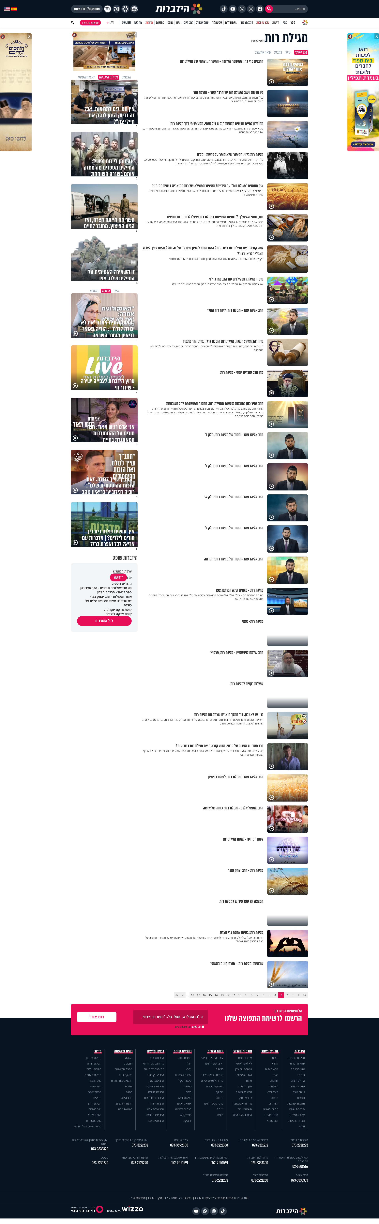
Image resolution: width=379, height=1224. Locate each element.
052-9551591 (219, 1163)
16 (204, 995)
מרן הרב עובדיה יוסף (153, 1063)
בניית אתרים (114, 1211)
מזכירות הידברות (299, 1140)
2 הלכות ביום (298, 1080)
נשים (275, 1075)
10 (239, 995)
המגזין (275, 1063)
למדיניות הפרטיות (183, 1027)
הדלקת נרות (125, 1075)
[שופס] (125, 9)
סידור (98, 1051)
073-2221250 (259, 1180)
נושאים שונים (182, 1051)
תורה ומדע (272, 1092)
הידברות (300, 1051)
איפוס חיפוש (258, 41)
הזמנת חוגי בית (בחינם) (135, 1157)
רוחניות (274, 1080)
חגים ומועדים (271, 1115)
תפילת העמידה (92, 1075)
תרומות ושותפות (296, 1103)
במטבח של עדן (243, 1069)
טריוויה (219, 1098)
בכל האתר (301, 52)
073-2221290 (139, 1163)
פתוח (249, 1080)
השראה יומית (244, 1109)
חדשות (275, 22)
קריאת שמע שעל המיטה (87, 1126)
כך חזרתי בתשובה (242, 1103)
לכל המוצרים (104, 621)
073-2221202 (219, 1180)
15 (210, 995)
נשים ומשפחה (123, 1051)
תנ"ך (188, 1063)
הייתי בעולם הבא (242, 1115)
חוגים (220, 1115)
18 (192, 995)
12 (228, 995)
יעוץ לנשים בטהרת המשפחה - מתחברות (291, 1159)
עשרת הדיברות (183, 1075)
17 (198, 995)
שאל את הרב (202, 22)
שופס (170, 22)
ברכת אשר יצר (93, 1120)
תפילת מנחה (94, 1063)
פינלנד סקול (184, 1080)
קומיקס (219, 1092)
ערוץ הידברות (297, 1063)
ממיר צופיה (302, 1175)
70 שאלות (217, 22)
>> (176, 995)
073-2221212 (260, 1145)
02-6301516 (300, 1166)
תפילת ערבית (93, 1069)
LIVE (112, 23)
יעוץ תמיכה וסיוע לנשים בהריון (211, 1157)
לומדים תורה (184, 1058)
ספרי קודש (185, 1115)
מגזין (284, 22)
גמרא (188, 1069)
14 (216, 995)
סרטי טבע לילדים (213, 1103)
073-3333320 (99, 1149)
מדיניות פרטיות (297, 1058)
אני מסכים (188, 1027)
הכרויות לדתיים (183, 1109)
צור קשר (138, 22)
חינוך (188, 1092)
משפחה (273, 1086)
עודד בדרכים (245, 1058)
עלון (178, 22)
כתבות (278, 52)
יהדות (275, 1058)
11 (233, 995)
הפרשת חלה (125, 1109)
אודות (302, 1126)
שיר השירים (94, 1109)
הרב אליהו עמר (155, 1120)
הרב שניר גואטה (155, 1086)
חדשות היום (271, 1069)
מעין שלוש (95, 1086)
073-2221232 (140, 1145)
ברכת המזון (95, 1080)
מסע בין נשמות (244, 1092)
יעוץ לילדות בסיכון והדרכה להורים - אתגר (90, 1142)
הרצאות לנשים (124, 1103)
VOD (293, 22)
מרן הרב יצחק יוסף (154, 1069)
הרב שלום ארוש (155, 1109)
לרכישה (118, 577)
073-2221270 (100, 1163)
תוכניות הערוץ (243, 1051)
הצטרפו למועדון (88, 22)
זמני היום (188, 22)
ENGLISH (126, 22)
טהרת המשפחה (123, 1069)
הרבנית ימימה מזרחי (121, 1080)
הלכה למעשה (244, 1075)
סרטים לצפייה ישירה (212, 1075)
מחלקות (160, 22)
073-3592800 (179, 1145)
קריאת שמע (94, 1092)
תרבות (274, 1098)
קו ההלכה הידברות (258, 1157)
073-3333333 (299, 1180)
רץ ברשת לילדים (214, 1063)
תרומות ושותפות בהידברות (254, 1140)
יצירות (220, 1109)
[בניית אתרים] (132, 1211)
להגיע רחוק (245, 1098)
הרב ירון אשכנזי (155, 1092)
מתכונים (128, 1063)
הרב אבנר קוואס (155, 1115)
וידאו (288, 52)
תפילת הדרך (94, 1103)
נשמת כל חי (94, 1115)
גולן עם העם (245, 1086)
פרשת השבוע (270, 1109)
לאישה (128, 1058)
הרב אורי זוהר (156, 1103)
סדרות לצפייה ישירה (212, 1080)
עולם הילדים (231, 22)
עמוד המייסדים (297, 1115)
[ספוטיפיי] (108, 9)
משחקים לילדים (214, 1086)
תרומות (149, 22)
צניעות (128, 1086)
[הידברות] (179, 9)
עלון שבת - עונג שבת (216, 1140)
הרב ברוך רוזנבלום (154, 1098)
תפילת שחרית (93, 1058)
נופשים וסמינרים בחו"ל (215, 1175)
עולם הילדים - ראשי (212, 1058)
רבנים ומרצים (155, 1051)
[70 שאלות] (116, 9)
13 (222, 995)
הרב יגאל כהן (157, 1080)
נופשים (301, 1098)
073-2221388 (219, 1145)
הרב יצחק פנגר (155, 1075)
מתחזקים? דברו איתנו (87, 8)
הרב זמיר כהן (246, 22)
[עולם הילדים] (134, 9)
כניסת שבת (299, 1092)
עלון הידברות (298, 1069)
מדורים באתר (270, 1051)
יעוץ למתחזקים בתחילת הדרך (131, 1140)
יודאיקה (187, 1120)
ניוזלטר (301, 1075)
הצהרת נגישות (296, 1120)
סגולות (187, 1086)
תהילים (97, 1098)
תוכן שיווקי (272, 1120)
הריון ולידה (126, 1098)
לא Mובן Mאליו (243, 1063)
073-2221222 (300, 1145)
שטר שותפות (262, 22)
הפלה (129, 1092)
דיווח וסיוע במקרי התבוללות (173, 1157)
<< (305, 995)
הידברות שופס (297, 1109)
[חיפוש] (269, 9)
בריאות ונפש (184, 1098)
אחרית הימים (184, 1103)
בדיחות (219, 1069)
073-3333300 (259, 1163)
